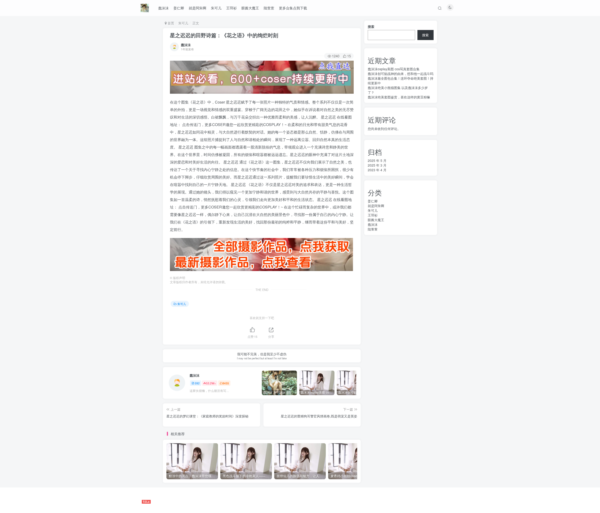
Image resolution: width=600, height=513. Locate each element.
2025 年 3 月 (377, 165)
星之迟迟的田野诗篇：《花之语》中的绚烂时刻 (224, 35)
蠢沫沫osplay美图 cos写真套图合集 (394, 69)
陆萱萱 (269, 7)
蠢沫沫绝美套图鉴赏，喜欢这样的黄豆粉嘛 (399, 97)
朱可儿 (216, 7)
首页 (170, 23)
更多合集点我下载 (293, 7)
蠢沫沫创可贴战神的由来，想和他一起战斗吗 (400, 73)
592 (197, 383)
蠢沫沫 (163, 7)
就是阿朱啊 (197, 7)
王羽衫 (231, 7)
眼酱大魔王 (250, 7)
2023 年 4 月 (377, 169)
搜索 (371, 26)
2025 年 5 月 (377, 160)
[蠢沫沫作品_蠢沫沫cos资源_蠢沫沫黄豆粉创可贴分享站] (145, 7)
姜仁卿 (178, 7)
